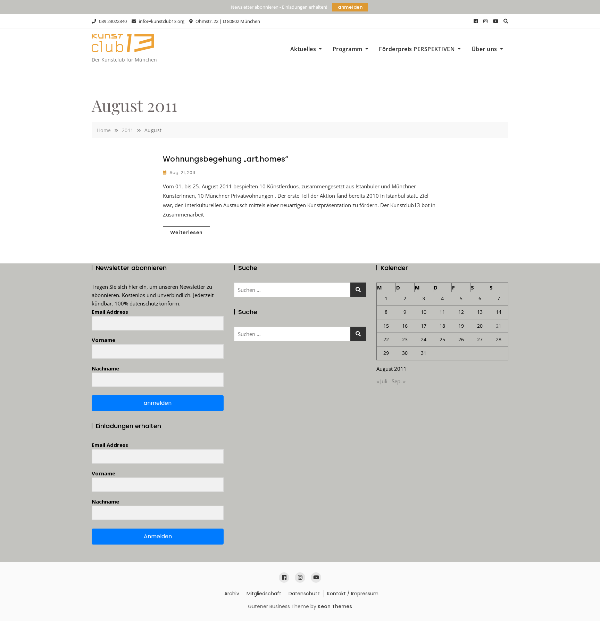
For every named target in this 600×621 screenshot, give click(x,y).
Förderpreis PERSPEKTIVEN (417, 49)
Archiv (231, 593)
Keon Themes (335, 606)
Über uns (484, 49)
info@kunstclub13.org (161, 21)
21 (498, 325)
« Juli (382, 381)
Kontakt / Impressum (352, 593)
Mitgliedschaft (264, 593)
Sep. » (399, 381)
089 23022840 (112, 21)
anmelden (350, 7)
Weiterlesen (186, 232)
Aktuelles (303, 49)
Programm (347, 49)
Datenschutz (304, 593)
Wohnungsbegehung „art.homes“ (225, 159)
